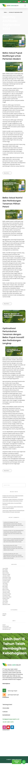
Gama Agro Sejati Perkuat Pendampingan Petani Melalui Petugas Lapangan (13, 511)
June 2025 (5, 585)
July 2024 (5, 600)
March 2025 (6, 589)
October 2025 (6, 580)
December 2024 (7, 594)
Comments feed (7, 627)
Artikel (4, 614)
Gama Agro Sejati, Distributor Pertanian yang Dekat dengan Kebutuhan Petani (13, 500)
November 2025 (7, 579)
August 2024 (6, 598)
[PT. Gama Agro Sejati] (10, 5)
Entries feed (6, 626)
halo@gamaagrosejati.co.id (11, 719)
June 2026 (5, 568)
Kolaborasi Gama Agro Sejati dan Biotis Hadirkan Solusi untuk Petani (13, 496)
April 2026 (5, 571)
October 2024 (6, 595)
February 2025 (6, 591)
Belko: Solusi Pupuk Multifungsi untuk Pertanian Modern (12, 56)
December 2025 (7, 577)
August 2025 (6, 582)
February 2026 (6, 574)
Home (5, 12)
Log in (4, 624)
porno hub (6, 538)
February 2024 (6, 604)
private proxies (7, 530)
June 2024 (5, 601)
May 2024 (5, 603)
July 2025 (5, 583)
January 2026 (6, 576)
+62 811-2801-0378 (8, 722)
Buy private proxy (8, 545)
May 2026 (5, 570)
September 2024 (7, 597)
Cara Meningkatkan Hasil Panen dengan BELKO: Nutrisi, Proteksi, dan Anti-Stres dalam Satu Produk (13, 524)
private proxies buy (9, 553)
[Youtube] (8, 727)
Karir (4, 615)
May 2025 (5, 586)
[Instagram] (4, 727)
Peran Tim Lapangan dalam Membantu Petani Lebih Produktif (13, 507)
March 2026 (6, 573)
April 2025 (5, 588)
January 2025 (6, 592)
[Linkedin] (12, 727)
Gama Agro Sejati (12, 691)
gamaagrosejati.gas (13, 694)
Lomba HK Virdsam (8, 522)
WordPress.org (6, 629)
